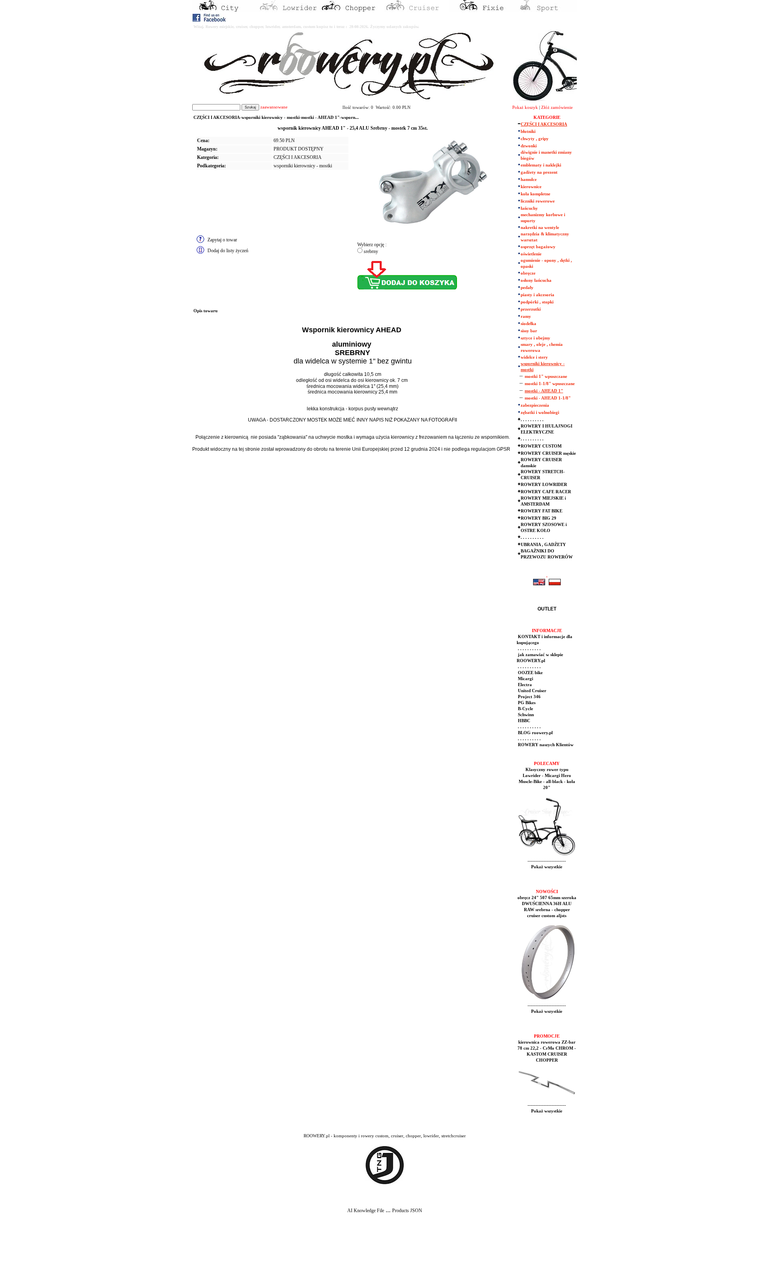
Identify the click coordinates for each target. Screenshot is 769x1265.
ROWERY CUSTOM (541, 446)
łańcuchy (529, 208)
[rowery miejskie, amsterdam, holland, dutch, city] (224, 10)
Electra (524, 685)
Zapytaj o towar (222, 240)
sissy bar (529, 331)
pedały (527, 287)
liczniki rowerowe (538, 201)
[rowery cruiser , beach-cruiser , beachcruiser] (416, 10)
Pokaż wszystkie (546, 867)
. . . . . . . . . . (532, 420)
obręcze (528, 273)
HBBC (523, 721)
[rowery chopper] (352, 10)
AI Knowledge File (365, 1210)
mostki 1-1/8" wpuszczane (550, 384)
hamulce (529, 179)
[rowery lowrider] (288, 10)
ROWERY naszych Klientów (545, 745)
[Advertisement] (149, 1245)
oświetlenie (531, 254)
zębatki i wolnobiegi (540, 412)
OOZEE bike (530, 673)
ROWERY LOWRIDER (544, 484)
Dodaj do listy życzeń (227, 250)
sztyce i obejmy (535, 338)
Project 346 (529, 697)
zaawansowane (274, 107)
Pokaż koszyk (525, 107)
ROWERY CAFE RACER (546, 492)
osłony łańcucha (536, 280)
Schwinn (525, 715)
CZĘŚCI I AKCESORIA (298, 157)
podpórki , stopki (537, 302)
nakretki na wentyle (540, 227)
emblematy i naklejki (541, 165)
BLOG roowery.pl (535, 733)
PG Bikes (526, 703)
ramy (526, 316)
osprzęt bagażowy (538, 247)
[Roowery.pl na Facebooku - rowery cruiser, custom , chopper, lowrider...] (209, 20)
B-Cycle (525, 709)
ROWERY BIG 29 (538, 518)
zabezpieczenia (535, 405)
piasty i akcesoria (537, 295)
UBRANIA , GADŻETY (543, 544)
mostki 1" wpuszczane (546, 376)
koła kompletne (535, 194)
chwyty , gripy (535, 139)
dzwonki (529, 146)
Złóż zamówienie (557, 107)
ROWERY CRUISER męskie (548, 453)
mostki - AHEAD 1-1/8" (548, 398)
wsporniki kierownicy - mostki (303, 166)
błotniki (528, 131)
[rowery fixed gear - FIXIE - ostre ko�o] (481, 10)
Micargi (525, 679)
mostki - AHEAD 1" (544, 391)
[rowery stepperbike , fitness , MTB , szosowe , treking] (545, 10)
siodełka (528, 323)
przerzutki (531, 309)
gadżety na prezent (539, 172)
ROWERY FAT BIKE (541, 511)
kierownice (531, 187)
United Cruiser (531, 691)
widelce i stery (534, 357)
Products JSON (407, 1210)
